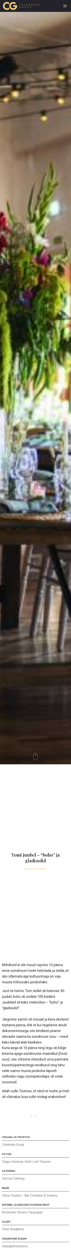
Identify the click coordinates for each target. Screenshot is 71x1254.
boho (54, 1002)
